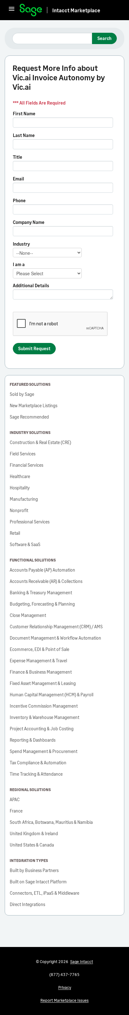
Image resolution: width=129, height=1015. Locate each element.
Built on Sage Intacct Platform (38, 881)
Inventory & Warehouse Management (44, 717)
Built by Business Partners (34, 870)
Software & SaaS (25, 544)
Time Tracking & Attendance (36, 774)
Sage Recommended (29, 416)
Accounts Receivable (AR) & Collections (46, 581)
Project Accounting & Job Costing (42, 728)
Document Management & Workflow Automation (55, 638)
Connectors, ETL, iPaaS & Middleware (44, 893)
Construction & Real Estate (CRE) (40, 442)
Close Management (28, 615)
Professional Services (29, 521)
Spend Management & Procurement (43, 751)
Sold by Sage (22, 394)
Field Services (22, 453)
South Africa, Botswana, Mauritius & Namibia (51, 822)
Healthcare (20, 476)
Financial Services (26, 465)
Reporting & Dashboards (32, 740)
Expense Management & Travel (38, 660)
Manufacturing (24, 499)
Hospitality (20, 487)
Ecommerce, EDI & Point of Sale (39, 649)
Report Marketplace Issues (64, 1000)
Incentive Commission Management (44, 706)
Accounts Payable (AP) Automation (42, 570)
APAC (15, 799)
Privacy (64, 987)
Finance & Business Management (41, 672)
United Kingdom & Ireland (34, 833)
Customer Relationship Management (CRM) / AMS (56, 626)
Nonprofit (19, 510)
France (16, 810)
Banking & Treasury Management (41, 592)
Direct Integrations (27, 904)
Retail (15, 533)
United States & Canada (32, 844)
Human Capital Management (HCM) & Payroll (51, 694)
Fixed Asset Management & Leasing (43, 683)
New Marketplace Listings (33, 405)
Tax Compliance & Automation (38, 762)
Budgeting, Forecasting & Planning (42, 604)
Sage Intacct (81, 961)
